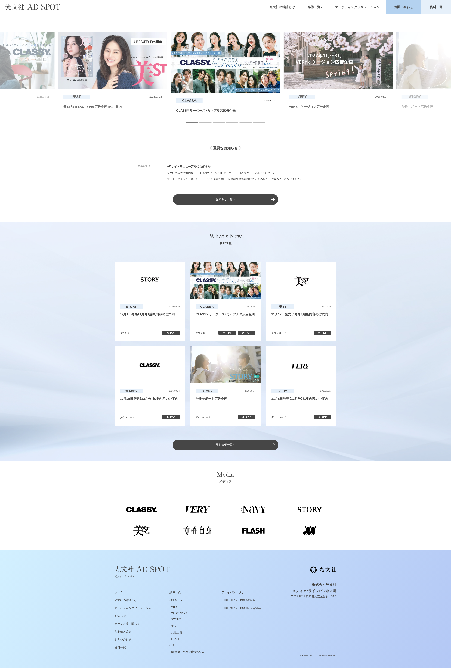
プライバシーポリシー (235, 592)
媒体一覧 (314, 7)
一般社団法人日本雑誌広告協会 (241, 608)
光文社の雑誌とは (282, 7)
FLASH (175, 639)
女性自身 (176, 632)
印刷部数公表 (123, 631)
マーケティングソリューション (357, 7)
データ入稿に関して (127, 623)
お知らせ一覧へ (225, 199)
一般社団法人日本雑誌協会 (238, 600)
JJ (172, 645)
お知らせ (120, 615)
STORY (176, 619)
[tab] (192, 122)
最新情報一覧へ (225, 444)
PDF (172, 332)
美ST (174, 626)
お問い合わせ (403, 7)
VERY (175, 606)
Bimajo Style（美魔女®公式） (188, 651)
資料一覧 (436, 7)
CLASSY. (177, 600)
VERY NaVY (179, 612)
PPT (228, 332)
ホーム (119, 592)
